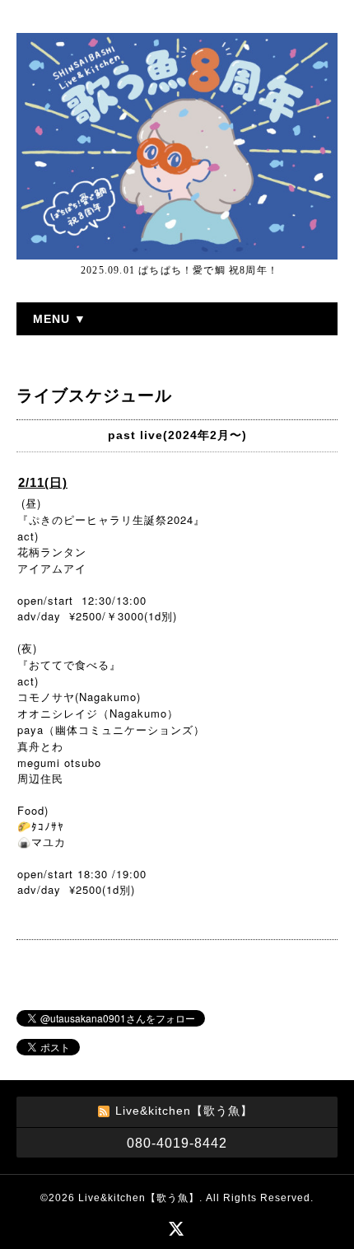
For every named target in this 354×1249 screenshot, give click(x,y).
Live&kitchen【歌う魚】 (138, 1198)
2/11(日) (43, 482)
